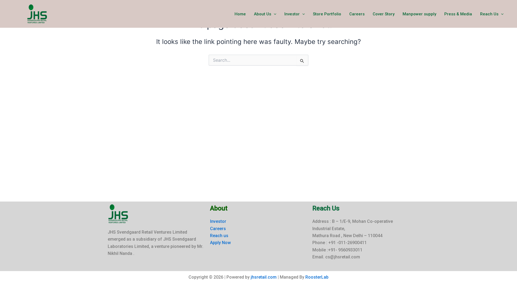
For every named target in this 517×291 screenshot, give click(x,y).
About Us (262, 14)
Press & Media (458, 14)
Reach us (219, 235)
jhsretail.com (264, 277)
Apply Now (220, 242)
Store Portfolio (327, 14)
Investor (292, 14)
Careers (357, 14)
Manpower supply (419, 14)
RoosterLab (317, 277)
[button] (273, 14)
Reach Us (489, 14)
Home (240, 14)
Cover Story (383, 14)
